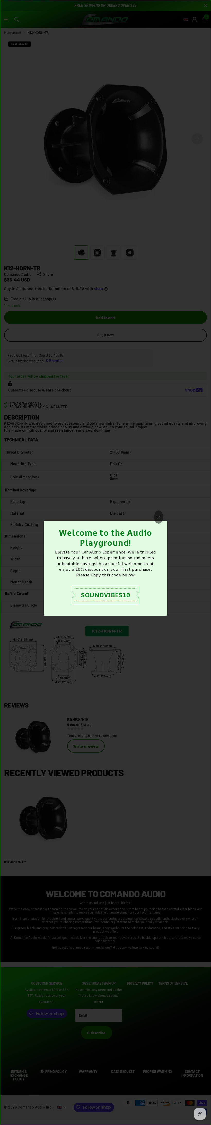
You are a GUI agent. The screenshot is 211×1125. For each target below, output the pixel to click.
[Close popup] (158, 517)
